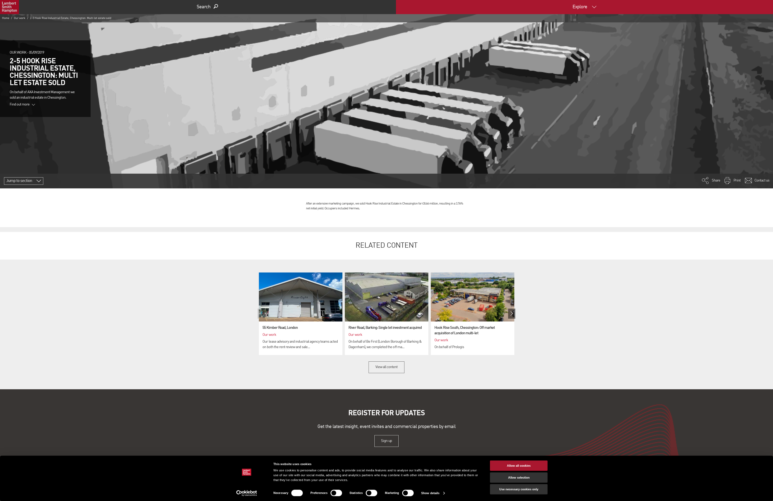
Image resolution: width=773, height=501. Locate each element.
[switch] (336, 493)
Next (511, 314)
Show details (430, 493)
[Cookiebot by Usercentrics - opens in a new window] (246, 493)
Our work (19, 18)
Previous (261, 314)
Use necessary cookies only (518, 489)
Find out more (20, 104)
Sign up (386, 441)
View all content (386, 367)
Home (5, 18)
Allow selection (519, 477)
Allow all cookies (519, 465)
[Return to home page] (9, 7)
